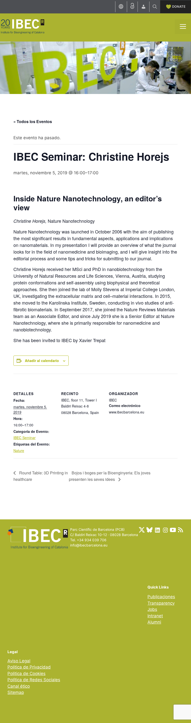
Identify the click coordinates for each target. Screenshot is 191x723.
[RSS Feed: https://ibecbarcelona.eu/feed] (181, 530)
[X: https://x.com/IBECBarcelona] (142, 530)
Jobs (152, 609)
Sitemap (15, 692)
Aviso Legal (18, 660)
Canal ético (18, 686)
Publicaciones (161, 596)
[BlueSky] (149, 530)
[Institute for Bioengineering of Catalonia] (22, 26)
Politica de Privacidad (29, 667)
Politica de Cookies (26, 673)
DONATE (179, 6)
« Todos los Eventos (32, 121)
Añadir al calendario (42, 360)
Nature (18, 450)
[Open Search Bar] (155, 6)
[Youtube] (173, 530)
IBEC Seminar (24, 437)
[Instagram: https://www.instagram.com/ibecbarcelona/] (165, 530)
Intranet (155, 615)
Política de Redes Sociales (33, 679)
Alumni (154, 622)
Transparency (161, 603)
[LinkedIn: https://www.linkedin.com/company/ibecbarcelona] (157, 530)
